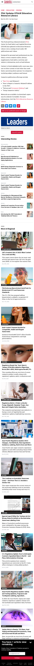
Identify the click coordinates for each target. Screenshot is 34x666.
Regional (19, 10)
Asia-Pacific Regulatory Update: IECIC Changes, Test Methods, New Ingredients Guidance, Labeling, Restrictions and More (16, 443)
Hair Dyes (6, 81)
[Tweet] (14, 105)
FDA (27, 42)
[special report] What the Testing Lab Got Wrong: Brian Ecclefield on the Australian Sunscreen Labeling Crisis (16, 518)
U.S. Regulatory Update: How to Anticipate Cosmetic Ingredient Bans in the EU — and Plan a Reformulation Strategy (16, 556)
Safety (4, 626)
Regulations (10, 10)
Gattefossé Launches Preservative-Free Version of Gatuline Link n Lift (12, 206)
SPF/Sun (4, 285)
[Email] (2, 105)
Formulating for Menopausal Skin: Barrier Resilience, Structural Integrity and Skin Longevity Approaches (13, 197)
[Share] (6, 105)
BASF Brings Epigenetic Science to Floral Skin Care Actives (12, 167)
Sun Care (4, 513)
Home (2, 10)
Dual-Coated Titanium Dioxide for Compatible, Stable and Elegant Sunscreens (11, 177)
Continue (17, 658)
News (2, 212)
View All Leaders (17, 132)
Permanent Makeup (18, 88)
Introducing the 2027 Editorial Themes (11, 215)
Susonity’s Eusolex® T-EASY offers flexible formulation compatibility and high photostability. (16, 336)
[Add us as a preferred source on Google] (18, 105)
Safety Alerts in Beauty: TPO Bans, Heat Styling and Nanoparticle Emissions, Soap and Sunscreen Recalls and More (16, 631)
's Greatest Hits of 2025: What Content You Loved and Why (16, 253)
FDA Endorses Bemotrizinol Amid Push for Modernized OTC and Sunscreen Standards (16, 290)
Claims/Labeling (6, 399)
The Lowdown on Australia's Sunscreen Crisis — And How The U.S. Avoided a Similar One (15, 480)
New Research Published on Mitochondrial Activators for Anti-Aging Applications (11, 158)
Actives (2, 154)
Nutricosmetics (4, 144)
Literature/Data (6, 249)
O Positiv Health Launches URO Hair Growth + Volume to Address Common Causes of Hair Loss (13, 148)
